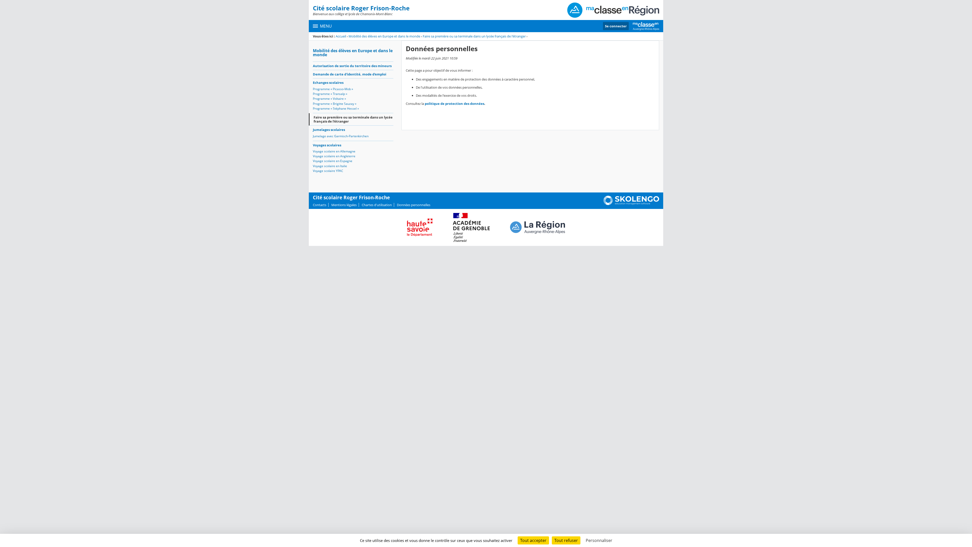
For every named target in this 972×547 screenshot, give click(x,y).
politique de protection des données (454, 103)
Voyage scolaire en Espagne (332, 161)
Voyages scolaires (327, 145)
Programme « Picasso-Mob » (333, 89)
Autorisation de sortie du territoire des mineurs (352, 66)
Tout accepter (533, 540)
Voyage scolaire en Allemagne (334, 151)
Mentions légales (344, 205)
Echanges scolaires (328, 82)
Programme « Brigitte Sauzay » (334, 104)
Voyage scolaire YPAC (328, 171)
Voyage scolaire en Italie (330, 166)
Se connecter (616, 26)
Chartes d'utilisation (377, 205)
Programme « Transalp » (330, 94)
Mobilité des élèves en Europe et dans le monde (384, 36)
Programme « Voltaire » (329, 98)
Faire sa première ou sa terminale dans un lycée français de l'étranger (474, 36)
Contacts (319, 205)
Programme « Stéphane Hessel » (336, 108)
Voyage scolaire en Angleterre (334, 156)
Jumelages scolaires (329, 129)
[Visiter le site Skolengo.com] (631, 204)
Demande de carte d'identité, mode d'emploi (349, 74)
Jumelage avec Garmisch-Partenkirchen (341, 136)
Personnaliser (599, 540)
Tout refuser (566, 540)
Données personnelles (413, 205)
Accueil (341, 36)
